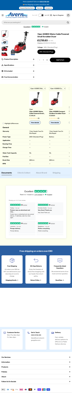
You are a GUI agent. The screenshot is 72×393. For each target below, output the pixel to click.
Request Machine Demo (27, 8)
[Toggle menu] (3, 15)
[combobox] (36, 22)
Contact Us (48, 8)
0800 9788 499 (44, 1)
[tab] (7, 173)
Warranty (39, 8)
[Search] (68, 22)
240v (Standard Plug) (46, 52)
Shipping (39, 43)
